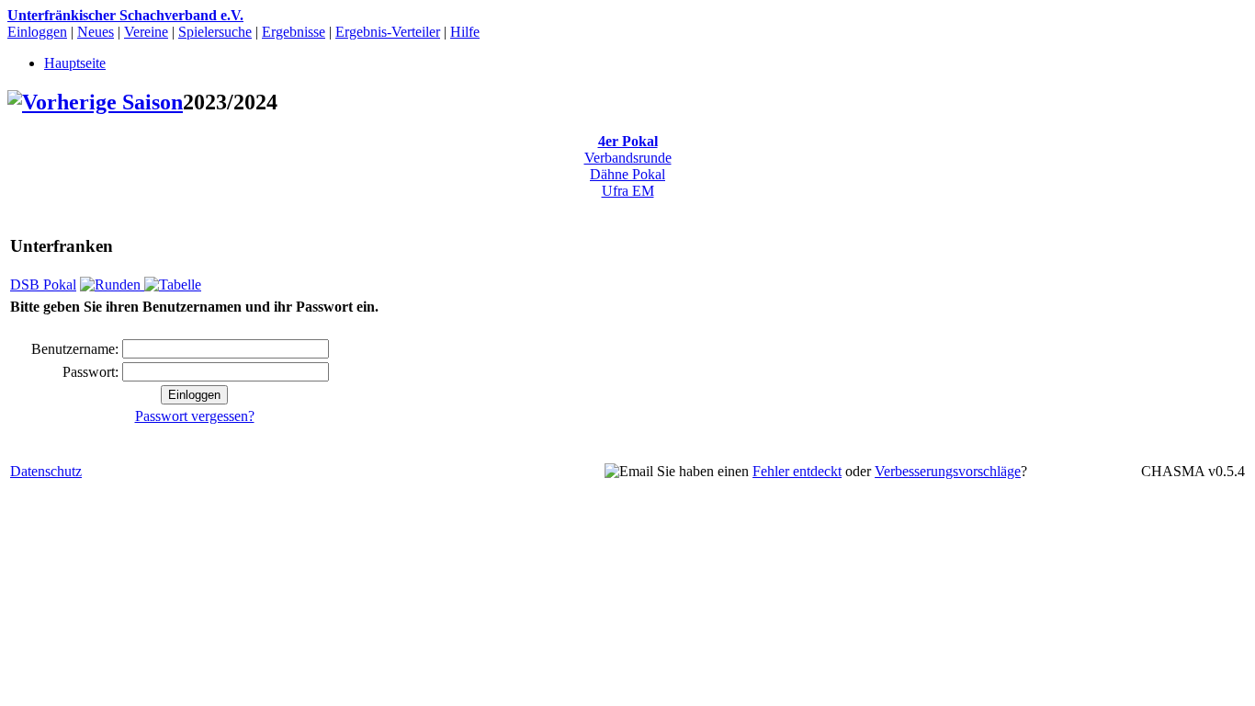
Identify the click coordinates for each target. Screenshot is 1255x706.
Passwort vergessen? (194, 416)
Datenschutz (46, 471)
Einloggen (37, 32)
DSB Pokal (43, 284)
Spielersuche (215, 32)
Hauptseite (75, 63)
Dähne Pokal (627, 174)
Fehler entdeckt (797, 471)
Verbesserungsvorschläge (948, 471)
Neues (95, 32)
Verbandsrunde (628, 157)
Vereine (146, 32)
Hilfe (465, 32)
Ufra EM (628, 191)
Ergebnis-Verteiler (387, 32)
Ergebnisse (293, 32)
